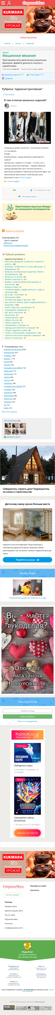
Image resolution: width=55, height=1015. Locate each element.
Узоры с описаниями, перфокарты (21, 333)
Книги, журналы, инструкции (18, 307)
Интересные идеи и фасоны (18, 299)
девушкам (8, 374)
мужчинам (9, 395)
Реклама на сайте (38, 886)
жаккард (8, 401)
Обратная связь (11, 919)
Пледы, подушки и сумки (16, 330)
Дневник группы (12, 74)
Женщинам (10, 297)
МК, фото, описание (14, 312)
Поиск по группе (14, 230)
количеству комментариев (16, 245)
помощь (7, 355)
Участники (34, 74)
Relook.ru (13, 982)
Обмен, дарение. (12, 322)
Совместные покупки (28, 37)
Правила (9, 78)
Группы (18, 43)
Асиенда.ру (41, 974)
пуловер (8, 389)
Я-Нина (13, 106)
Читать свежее (12, 895)
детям (6, 361)
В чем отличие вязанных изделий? (25, 100)
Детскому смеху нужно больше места (27, 503)
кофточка (8, 398)
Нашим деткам (11, 317)
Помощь (8, 902)
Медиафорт (40, 1002)
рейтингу (8, 243)
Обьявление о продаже (15, 325)
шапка (7, 377)
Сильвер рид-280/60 (13, 368)
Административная (14, 259)
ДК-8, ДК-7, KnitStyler (14, 294)
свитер (7, 365)
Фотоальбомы (10, 420)
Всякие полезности (14, 279)
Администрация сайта (14, 910)
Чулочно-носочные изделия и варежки (23, 335)
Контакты (34, 890)
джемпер (8, 383)
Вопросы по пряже (13, 277)
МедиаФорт (27, 952)
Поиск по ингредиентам (27, 721)
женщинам (9, 352)
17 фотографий (13, 181)
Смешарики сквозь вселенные (24, 819)
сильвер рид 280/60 (13, 386)
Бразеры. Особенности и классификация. (24, 266)
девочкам (8, 371)
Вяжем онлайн (11, 287)
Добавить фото (14, 437)
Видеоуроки (10, 269)
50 (29, 196)
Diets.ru (41, 966)
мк (5, 405)
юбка (6, 408)
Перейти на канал (25, 559)
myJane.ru (14, 974)
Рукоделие (30, 43)
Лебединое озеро (23, 765)
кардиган (8, 392)
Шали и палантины (14, 338)
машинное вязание (13, 349)
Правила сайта (11, 906)
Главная (7, 43)
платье (7, 380)
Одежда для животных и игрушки (20, 327)
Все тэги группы (9, 411)
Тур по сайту (10, 915)
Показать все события (27, 833)
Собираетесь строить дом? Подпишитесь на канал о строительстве (26, 490)
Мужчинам (10, 315)
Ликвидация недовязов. (16, 310)
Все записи (9, 94)
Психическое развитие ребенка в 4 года (27, 598)
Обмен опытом (12, 320)
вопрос (7, 358)
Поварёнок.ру (13, 966)
